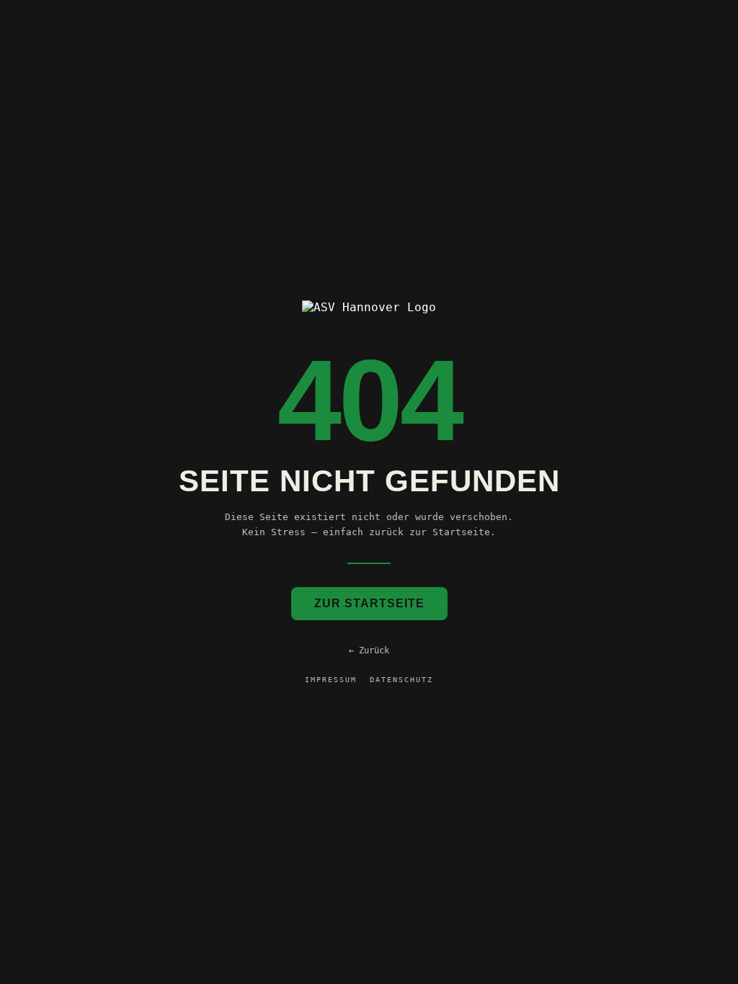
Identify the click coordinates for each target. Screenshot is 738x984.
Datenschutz (401, 680)
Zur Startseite (369, 603)
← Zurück (369, 650)
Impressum (331, 680)
